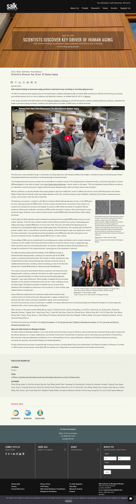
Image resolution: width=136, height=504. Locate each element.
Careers (14, 486)
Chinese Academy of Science (57, 100)
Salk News (26, 72)
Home (13, 72)
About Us (74, 8)
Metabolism (27, 418)
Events (114, 8)
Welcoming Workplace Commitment (52, 489)
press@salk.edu (68, 439)
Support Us (125, 8)
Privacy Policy (45, 484)
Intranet (72, 491)
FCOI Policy (44, 486)
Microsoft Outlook (75, 489)
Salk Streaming (115, 3)
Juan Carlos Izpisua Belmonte (55, 184)
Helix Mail (72, 486)
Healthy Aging (40, 418)
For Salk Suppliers (75, 484)
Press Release (36, 72)
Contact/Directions (17, 489)
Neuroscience (15, 418)
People (85, 8)
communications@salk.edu (112, 490)
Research (95, 8)
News (105, 8)
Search (127, 3)
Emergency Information (48, 491)
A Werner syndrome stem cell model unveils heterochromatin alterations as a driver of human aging (45, 377)
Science (87, 96)
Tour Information (103, 3)
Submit (107, 472)
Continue (68, 501)
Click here (98, 237)
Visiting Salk (15, 484)
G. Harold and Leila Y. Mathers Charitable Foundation (77, 322)
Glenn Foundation (48, 322)
